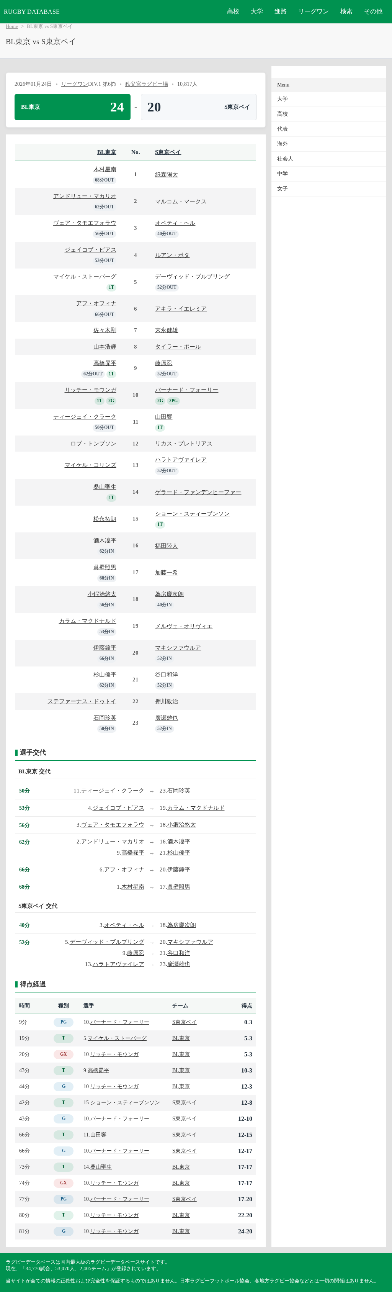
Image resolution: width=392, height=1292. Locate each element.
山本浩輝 (104, 346)
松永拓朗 (104, 519)
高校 (233, 11)
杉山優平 (104, 674)
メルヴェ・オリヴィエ (183, 626)
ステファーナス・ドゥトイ (81, 701)
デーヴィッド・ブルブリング (192, 276)
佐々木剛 (104, 330)
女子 (282, 189)
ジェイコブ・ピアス (90, 249)
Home (12, 26)
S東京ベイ (168, 152)
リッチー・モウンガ (90, 389)
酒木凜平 (104, 540)
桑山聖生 (104, 486)
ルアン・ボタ (172, 255)
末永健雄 (166, 330)
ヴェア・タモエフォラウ (84, 222)
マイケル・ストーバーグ (84, 276)
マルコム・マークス (181, 201)
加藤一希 (166, 572)
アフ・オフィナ (96, 303)
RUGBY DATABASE (32, 11)
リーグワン (313, 11)
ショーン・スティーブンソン (192, 513)
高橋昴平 (104, 363)
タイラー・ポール (178, 346)
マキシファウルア (178, 647)
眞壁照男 (104, 567)
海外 (282, 144)
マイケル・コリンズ (90, 465)
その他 (373, 11)
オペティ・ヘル (175, 222)
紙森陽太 (166, 174)
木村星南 (104, 169)
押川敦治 (166, 701)
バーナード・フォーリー (186, 389)
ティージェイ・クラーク (84, 416)
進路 (280, 11)
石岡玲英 (104, 717)
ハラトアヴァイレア (181, 459)
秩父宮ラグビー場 (146, 84)
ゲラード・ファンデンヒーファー (198, 492)
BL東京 (106, 152)
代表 (282, 129)
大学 (257, 11)
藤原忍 (163, 363)
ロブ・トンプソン (93, 443)
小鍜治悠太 (102, 594)
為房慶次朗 (169, 594)
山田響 (163, 416)
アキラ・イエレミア (181, 308)
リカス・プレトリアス (183, 443)
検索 (346, 11)
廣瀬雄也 (166, 717)
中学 (282, 174)
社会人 (285, 159)
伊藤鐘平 (104, 647)
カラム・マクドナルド (87, 620)
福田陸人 (166, 545)
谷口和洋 (166, 674)
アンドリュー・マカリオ (84, 196)
